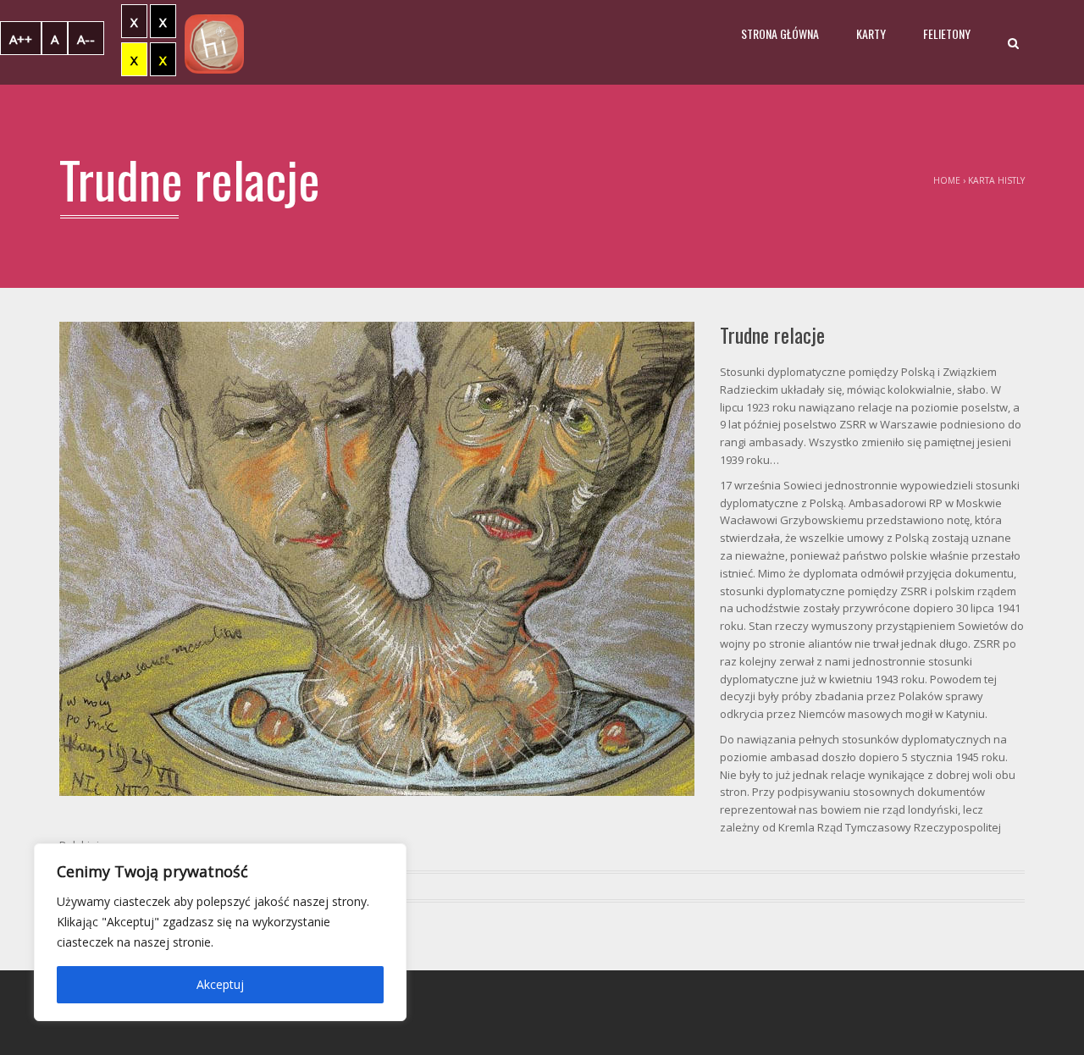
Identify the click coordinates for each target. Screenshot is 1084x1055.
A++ (20, 38)
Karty (871, 33)
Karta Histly (996, 180)
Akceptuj (220, 984)
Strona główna (780, 33)
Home (946, 180)
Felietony (947, 33)
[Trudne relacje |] (214, 42)
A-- (86, 38)
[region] (220, 932)
